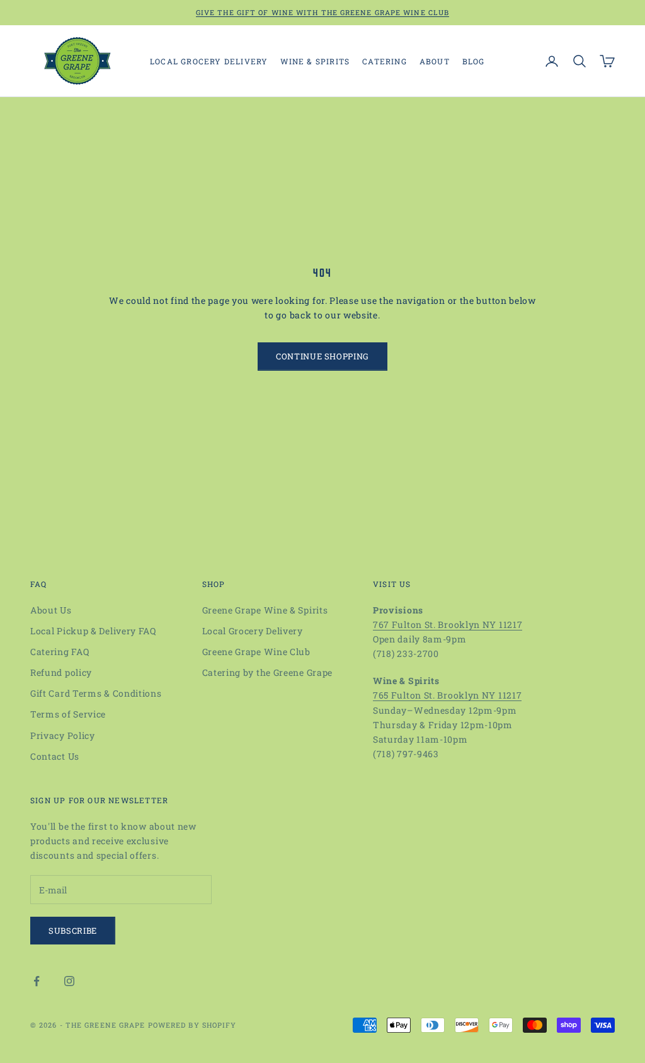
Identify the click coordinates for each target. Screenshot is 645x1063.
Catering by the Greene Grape (267, 672)
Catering (384, 61)
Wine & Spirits (315, 61)
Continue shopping (322, 356)
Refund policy (61, 672)
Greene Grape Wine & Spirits (265, 610)
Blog (473, 61)
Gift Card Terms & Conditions (96, 693)
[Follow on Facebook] (36, 981)
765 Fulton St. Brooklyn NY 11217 (447, 695)
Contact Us (54, 756)
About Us (51, 610)
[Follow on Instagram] (69, 981)
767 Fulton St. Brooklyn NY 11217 (447, 624)
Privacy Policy (62, 735)
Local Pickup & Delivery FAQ (93, 631)
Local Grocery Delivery (209, 61)
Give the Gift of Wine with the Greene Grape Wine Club (322, 12)
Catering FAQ (59, 652)
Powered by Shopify (192, 1025)
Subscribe (73, 930)
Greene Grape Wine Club (256, 652)
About (435, 61)
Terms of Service (68, 714)
